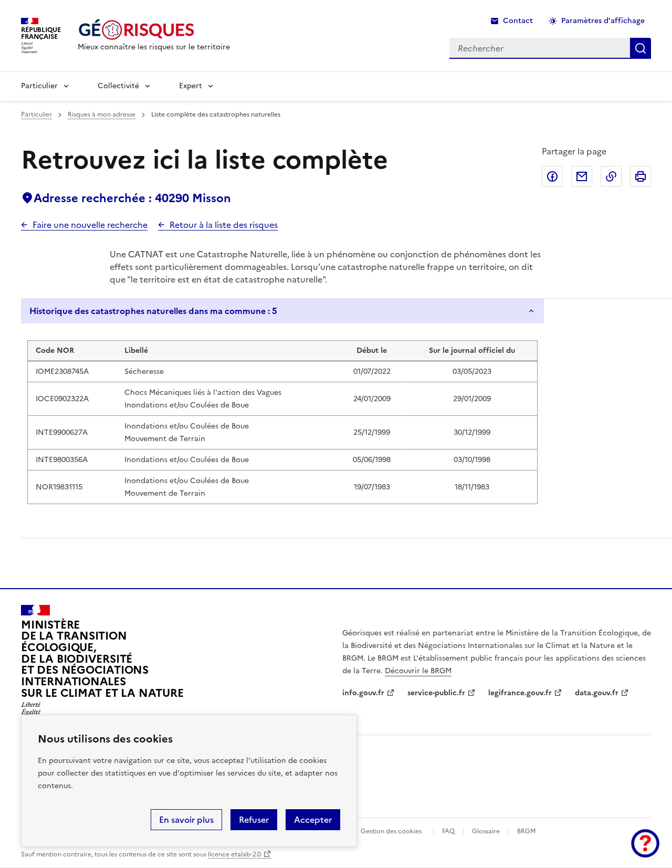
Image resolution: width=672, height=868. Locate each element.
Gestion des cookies (391, 831)
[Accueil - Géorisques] (154, 29)
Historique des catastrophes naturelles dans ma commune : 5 (153, 311)
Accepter (313, 819)
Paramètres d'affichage (603, 20)
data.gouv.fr (596, 692)
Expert (190, 85)
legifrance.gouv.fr (520, 692)
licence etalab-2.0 (234, 854)
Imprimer (640, 176)
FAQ (448, 831)
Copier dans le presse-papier (611, 176)
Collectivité (118, 85)
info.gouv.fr (363, 692)
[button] (645, 843)
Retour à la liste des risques (224, 224)
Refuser (254, 819)
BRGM (526, 831)
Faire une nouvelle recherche (90, 224)
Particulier (39, 85)
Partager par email (581, 176)
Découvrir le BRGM (418, 670)
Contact (518, 20)
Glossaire (486, 831)
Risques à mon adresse (101, 114)
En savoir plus (186, 819)
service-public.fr (436, 692)
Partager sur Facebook (552, 176)
